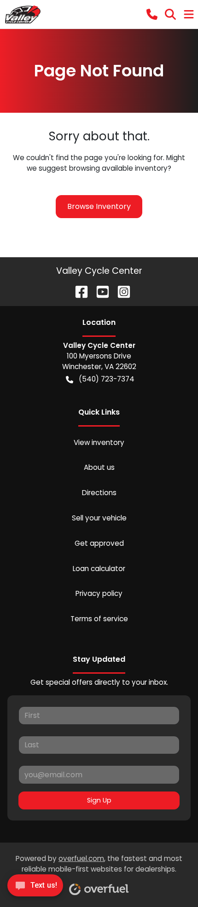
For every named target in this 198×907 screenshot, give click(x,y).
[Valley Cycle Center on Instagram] (120, 291)
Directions (99, 492)
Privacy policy (99, 593)
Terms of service (99, 619)
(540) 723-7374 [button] (106, 379)
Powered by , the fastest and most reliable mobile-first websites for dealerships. (99, 864)
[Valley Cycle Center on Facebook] (77, 291)
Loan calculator (99, 568)
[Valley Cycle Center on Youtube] (99, 291)
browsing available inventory (118, 168)
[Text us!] (35, 888)
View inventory (99, 442)
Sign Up (99, 800)
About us (99, 467)
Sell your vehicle (99, 518)
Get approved (99, 543)
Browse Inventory (99, 206)
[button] (152, 14)
